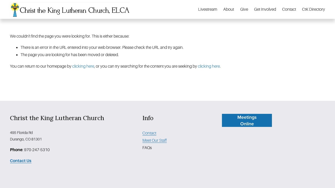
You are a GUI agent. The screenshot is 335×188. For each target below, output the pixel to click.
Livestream (207, 9)
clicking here (83, 66)
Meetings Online (246, 120)
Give (244, 9)
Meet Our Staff (154, 140)
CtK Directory (313, 9)
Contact (289, 9)
